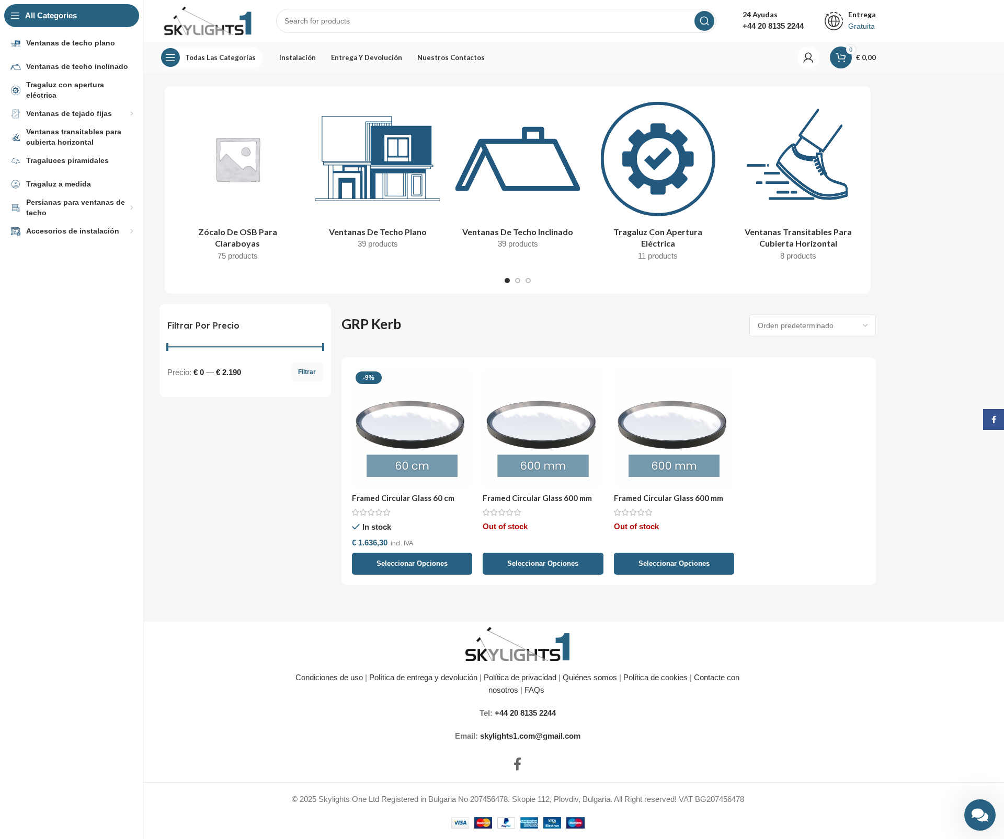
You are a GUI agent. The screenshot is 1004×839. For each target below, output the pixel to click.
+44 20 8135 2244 (773, 25)
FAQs (535, 689)
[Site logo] (207, 20)
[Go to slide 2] (517, 280)
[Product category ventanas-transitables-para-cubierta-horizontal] (798, 182)
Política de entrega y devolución (424, 677)
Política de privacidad (520, 677)
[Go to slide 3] (528, 280)
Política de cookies (655, 677)
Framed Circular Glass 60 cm (403, 498)
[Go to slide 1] (507, 280)
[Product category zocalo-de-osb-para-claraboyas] (237, 182)
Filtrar (307, 372)
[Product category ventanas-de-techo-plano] (377, 176)
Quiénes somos (590, 677)
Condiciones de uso (329, 677)
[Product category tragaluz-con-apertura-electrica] (658, 182)
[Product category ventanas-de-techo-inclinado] (517, 176)
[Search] (704, 21)
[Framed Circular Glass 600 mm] (543, 428)
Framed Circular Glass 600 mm (537, 498)
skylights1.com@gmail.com (530, 735)
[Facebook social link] (517, 765)
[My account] (808, 57)
